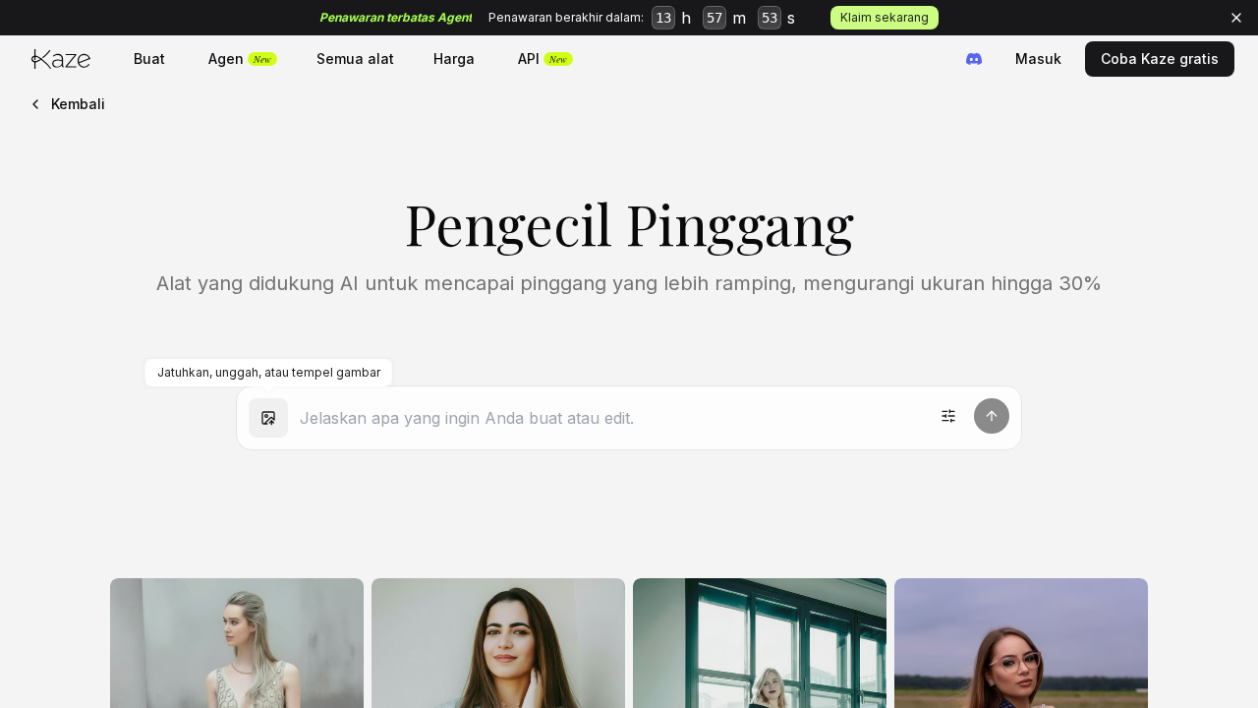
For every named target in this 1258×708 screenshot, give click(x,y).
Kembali (78, 103)
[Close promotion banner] (1236, 18)
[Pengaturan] (948, 416)
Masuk (1038, 58)
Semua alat (355, 58)
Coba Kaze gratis (1160, 58)
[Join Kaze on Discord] (974, 59)
